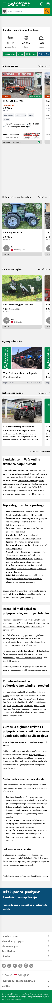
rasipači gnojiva (38, 551)
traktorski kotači (40, 545)
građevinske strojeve (24, 623)
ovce (18, 638)
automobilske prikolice (31, 538)
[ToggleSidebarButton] (4, 4)
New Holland (17, 515)
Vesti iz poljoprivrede (12, 392)
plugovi (34, 535)
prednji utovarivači (24, 575)
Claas (26, 515)
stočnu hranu (36, 626)
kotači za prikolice (14, 548)
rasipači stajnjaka (32, 555)
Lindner (27, 698)
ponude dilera (9, 54)
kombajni (38, 558)
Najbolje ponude (10, 65)
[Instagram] (9, 966)
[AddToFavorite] (38, 75)
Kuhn (36, 705)
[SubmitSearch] (47, 11)
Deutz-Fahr (28, 705)
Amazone (26, 708)
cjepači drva (20, 531)
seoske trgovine (23, 626)
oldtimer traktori (37, 515)
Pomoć (8, 975)
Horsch (35, 708)
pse (22, 638)
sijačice (35, 541)
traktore (37, 623)
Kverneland (16, 708)
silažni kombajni (33, 561)
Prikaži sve (43, 65)
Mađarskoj (22, 757)
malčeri (28, 541)
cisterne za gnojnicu (14, 555)
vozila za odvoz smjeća (26, 568)
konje (12, 638)
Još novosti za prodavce (39, 451)
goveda (6, 638)
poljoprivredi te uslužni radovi (23, 645)
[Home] (19, 4)
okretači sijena (37, 521)
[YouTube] (4, 966)
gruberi (27, 535)
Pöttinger (7, 708)
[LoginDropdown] (48, 4)
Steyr (5, 698)
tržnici (10, 487)
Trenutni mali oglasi (11, 269)
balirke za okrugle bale (16, 525)
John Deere (39, 511)
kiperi (17, 538)
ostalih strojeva (12, 660)
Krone (42, 705)
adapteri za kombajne (15, 561)
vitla (33, 528)
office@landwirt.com (38, 875)
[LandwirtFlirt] (31, 966)
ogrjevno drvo (9, 629)
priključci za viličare (26, 581)
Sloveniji (32, 757)
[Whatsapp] (26, 965)
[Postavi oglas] (42, 4)
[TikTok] (20, 966)
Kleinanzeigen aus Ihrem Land (17, 197)
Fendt (8, 515)
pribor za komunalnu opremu (28, 657)
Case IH (34, 698)
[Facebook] (15, 966)
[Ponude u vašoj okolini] (4, 11)
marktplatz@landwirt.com (11, 999)
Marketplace (30, 54)
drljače (20, 535)
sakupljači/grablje (22, 521)
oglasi (20, 54)
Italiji (15, 757)
